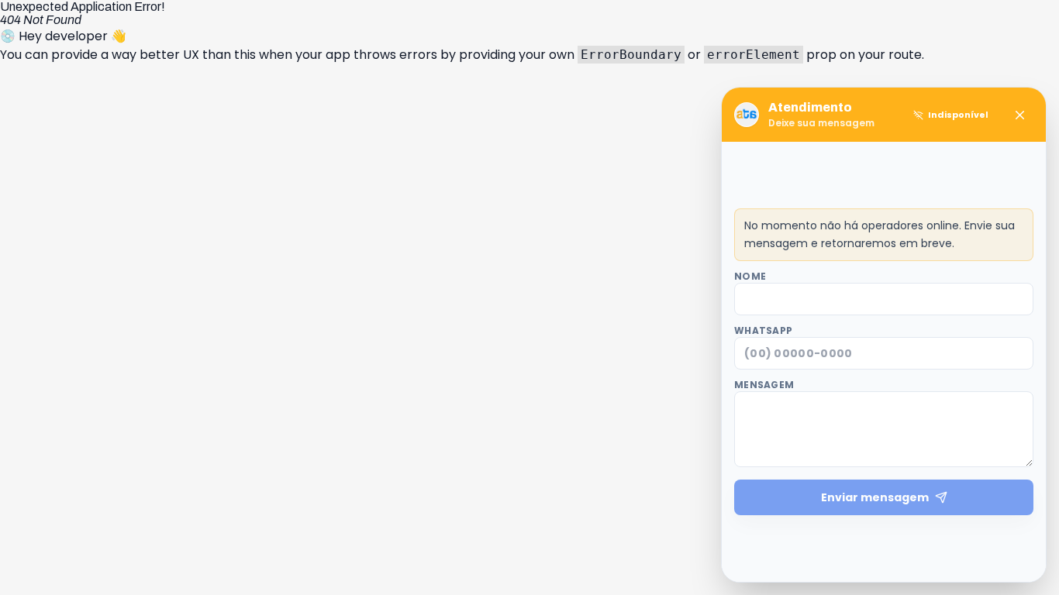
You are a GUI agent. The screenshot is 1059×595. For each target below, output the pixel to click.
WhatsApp (763, 331)
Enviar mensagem (875, 497)
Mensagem (764, 385)
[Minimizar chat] (1019, 115)
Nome (750, 276)
